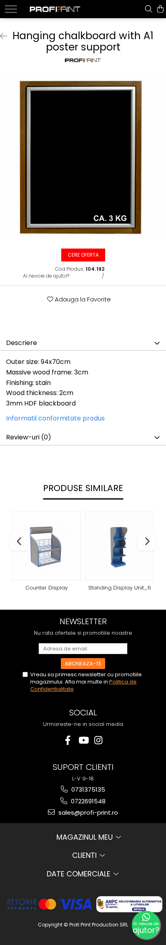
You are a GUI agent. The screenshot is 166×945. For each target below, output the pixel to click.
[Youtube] (83, 740)
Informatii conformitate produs (55, 418)
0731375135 (87, 789)
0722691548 (87, 801)
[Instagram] (98, 740)
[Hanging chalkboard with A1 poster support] (83, 157)
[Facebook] (68, 740)
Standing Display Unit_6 (119, 588)
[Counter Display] (46, 546)
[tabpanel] (83, 157)
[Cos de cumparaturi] (160, 9)
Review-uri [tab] (28, 437)
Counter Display (46, 588)
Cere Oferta (83, 254)
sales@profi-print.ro (87, 812)
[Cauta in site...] (149, 9)
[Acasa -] (55, 7)
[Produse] (11, 9)
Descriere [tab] (21, 342)
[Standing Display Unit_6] (119, 546)
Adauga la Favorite (82, 299)
